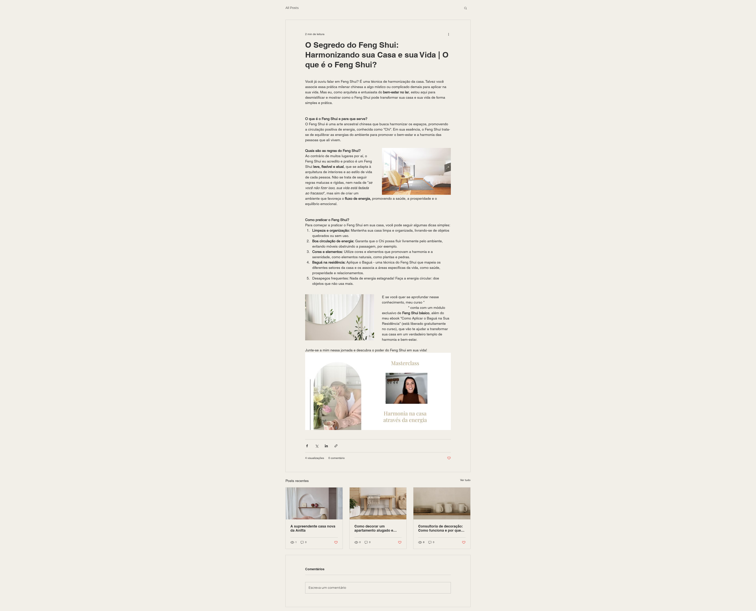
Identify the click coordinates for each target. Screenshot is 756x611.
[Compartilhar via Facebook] (307, 446)
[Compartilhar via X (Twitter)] (317, 446)
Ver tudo (465, 480)
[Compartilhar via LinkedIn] (326, 446)
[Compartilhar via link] (336, 446)
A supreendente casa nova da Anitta (312, 528)
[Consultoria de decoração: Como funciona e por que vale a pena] (441, 503)
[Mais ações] (448, 34)
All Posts (292, 8)
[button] (465, 7)
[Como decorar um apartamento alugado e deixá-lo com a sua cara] (378, 503)
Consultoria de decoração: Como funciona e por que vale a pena (440, 528)
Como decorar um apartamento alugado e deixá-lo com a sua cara (374, 528)
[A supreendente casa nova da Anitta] (314, 503)
